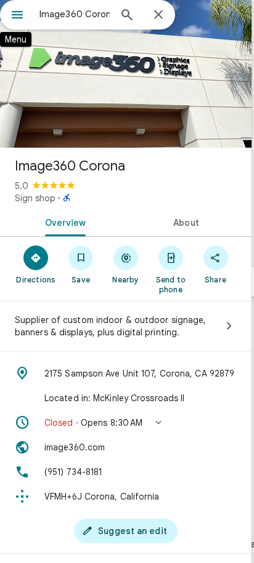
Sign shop (35, 198)
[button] (126, 422)
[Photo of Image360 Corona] (126, 74)
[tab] (62, 221)
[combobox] (74, 14)
